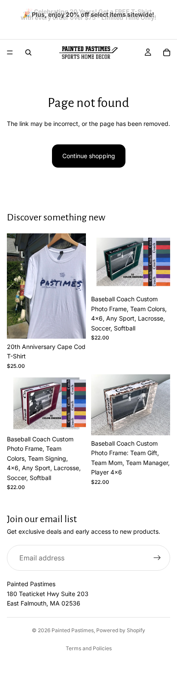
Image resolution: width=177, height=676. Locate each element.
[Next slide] (167, 15)
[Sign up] (157, 558)
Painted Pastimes (73, 630)
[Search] (28, 52)
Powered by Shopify (120, 630)
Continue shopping (88, 155)
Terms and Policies (89, 648)
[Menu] (10, 52)
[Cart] (166, 52)
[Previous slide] (9, 15)
